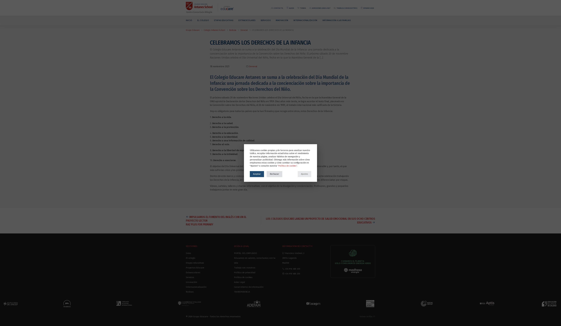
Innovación (282, 20)
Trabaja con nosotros (346, 8)
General (253, 66)
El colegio (203, 20)
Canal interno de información (249, 287)
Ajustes (304, 174)
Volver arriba (366, 316)
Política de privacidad (244, 272)
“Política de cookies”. (287, 166)
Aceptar (257, 174)
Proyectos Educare (195, 267)
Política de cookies (243, 277)
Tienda (303, 8)
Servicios (266, 20)
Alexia (291, 8)
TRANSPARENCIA (242, 291)
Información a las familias (336, 20)
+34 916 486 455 (292, 269)
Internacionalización (305, 20)
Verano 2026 (368, 8)
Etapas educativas (223, 20)
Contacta (278, 8)
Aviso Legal (239, 282)
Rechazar (274, 174)
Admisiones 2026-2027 (321, 8)
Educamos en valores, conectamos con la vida (254, 260)
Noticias (190, 291)
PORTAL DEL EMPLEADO (245, 253)
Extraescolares (246, 20)
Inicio (189, 20)
